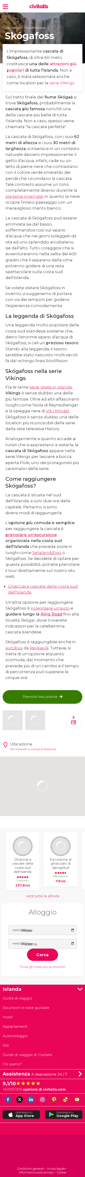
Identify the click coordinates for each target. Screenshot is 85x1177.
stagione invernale (24, 196)
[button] (5, 6)
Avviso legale (56, 1168)
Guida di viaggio (17, 998)
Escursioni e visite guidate (26, 1007)
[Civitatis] (42, 1151)
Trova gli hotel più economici (42, 967)
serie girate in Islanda (51, 387)
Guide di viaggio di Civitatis (27, 1054)
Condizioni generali (30, 1168)
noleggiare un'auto (50, 608)
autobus (14, 648)
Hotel (8, 1017)
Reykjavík (39, 648)
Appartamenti (15, 1026)
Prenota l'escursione (40, 697)
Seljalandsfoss (46, 552)
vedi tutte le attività (42, 896)
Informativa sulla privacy (36, 1172)
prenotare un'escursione (31, 534)
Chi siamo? (12, 1064)
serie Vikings (61, 83)
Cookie (61, 1172)
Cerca (42, 954)
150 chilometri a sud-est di (27, 749)
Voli (6, 1045)
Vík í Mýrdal (57, 411)
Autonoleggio (15, 1036)
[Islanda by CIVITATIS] (40, 6)
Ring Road (51, 614)
